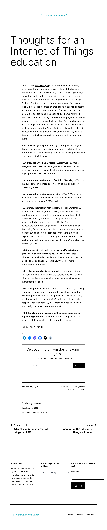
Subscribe (79, 365)
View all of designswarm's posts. (35, 412)
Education (74, 387)
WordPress (91, 514)
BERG (49, 201)
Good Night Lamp (55, 128)
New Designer (42, 85)
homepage (15, 481)
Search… (75, 471)
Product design (79, 389)
